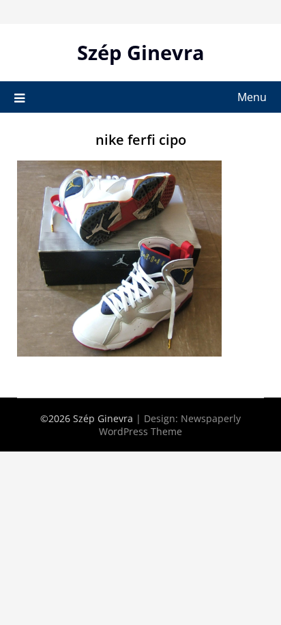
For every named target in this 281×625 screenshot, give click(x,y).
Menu (252, 97)
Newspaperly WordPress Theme (170, 425)
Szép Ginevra (141, 52)
